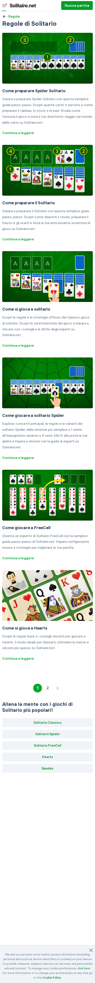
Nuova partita (77, 5)
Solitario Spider (47, 734)
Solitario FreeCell (47, 745)
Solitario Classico (47, 722)
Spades (47, 768)
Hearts (47, 757)
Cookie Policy (51, 977)
